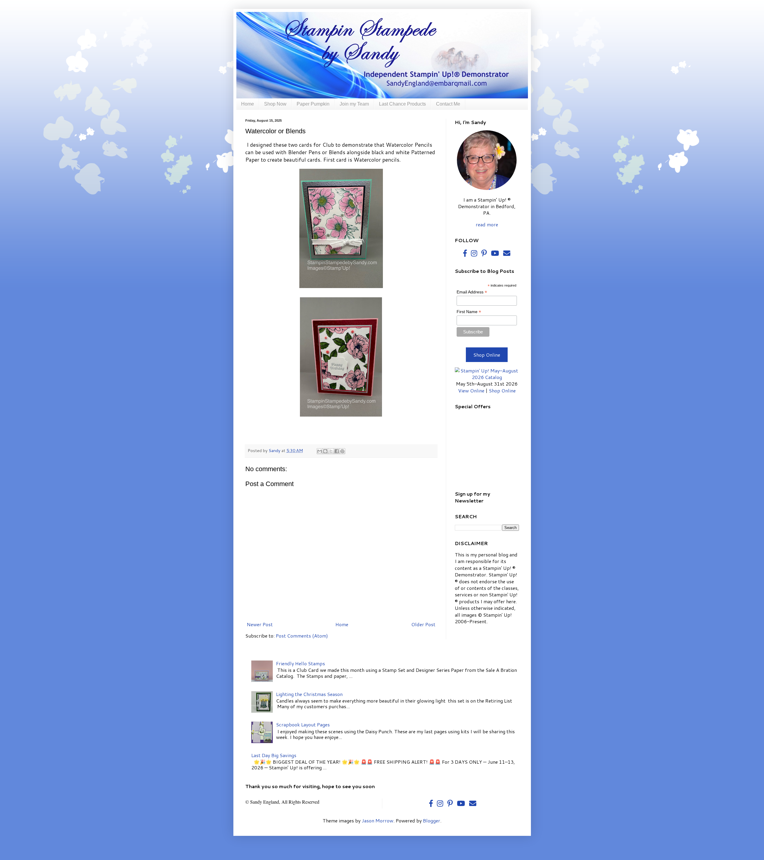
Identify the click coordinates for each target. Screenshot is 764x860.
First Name (469, 312)
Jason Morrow (377, 820)
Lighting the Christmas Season (309, 694)
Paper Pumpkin (313, 103)
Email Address (472, 292)
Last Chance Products (402, 103)
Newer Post (260, 624)
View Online (471, 390)
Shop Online (486, 354)
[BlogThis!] (325, 451)
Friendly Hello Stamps (300, 663)
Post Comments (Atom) (302, 635)
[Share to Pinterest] (342, 451)
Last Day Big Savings (273, 755)
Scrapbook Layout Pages (303, 724)
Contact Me (448, 103)
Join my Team (354, 103)
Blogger (431, 820)
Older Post (423, 624)
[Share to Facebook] (337, 451)
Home (247, 103)
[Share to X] (331, 451)
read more (487, 224)
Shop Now (275, 103)
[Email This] (320, 451)
